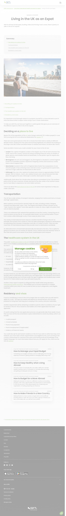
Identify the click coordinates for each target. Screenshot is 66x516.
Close (19, 269)
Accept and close (45, 269)
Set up (32, 269)
